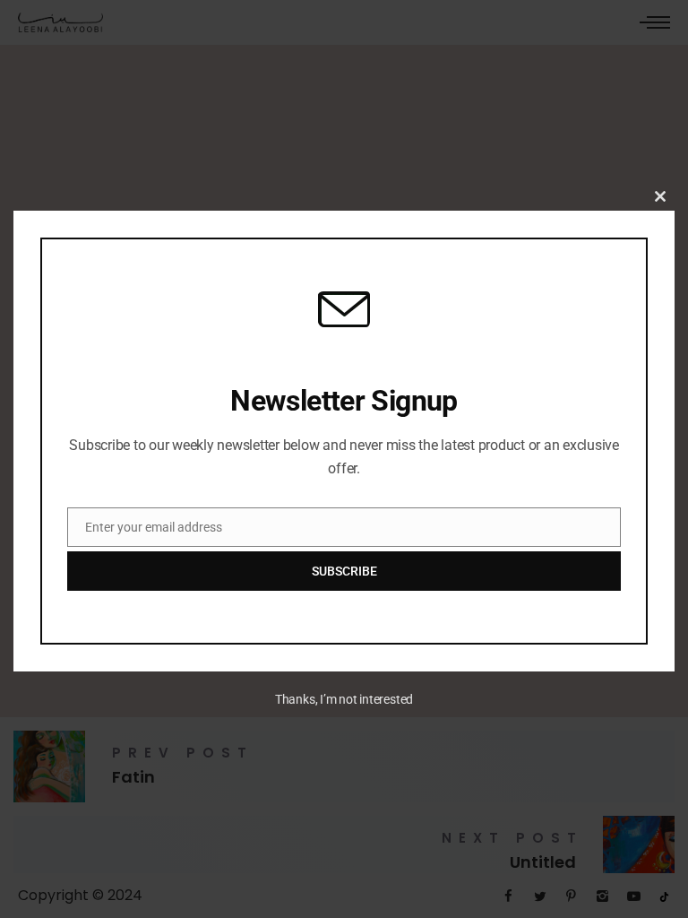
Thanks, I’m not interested (344, 699)
